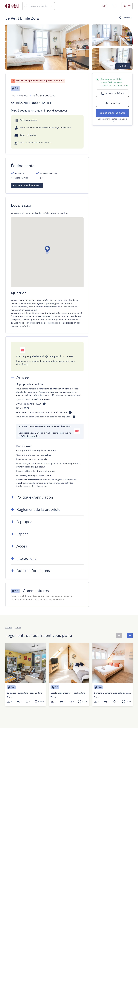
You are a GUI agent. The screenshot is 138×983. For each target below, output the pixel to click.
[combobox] (38, 6)
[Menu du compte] (127, 6)
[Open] (52, 6)
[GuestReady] (12, 6)
